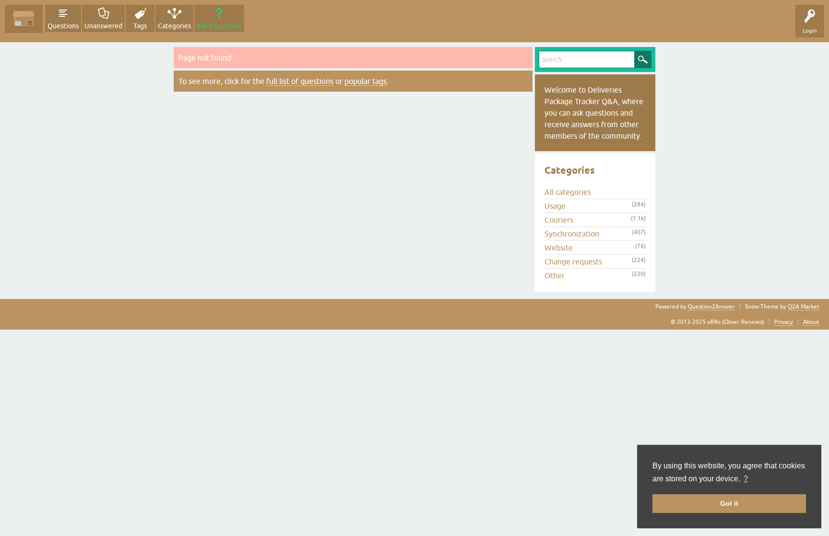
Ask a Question (219, 26)
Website (559, 247)
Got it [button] (729, 503)
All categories (568, 192)
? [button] (746, 479)
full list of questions (299, 81)
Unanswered (103, 26)
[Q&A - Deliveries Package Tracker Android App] (24, 19)
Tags (140, 26)
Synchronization (572, 233)
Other (555, 275)
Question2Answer (711, 306)
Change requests (573, 261)
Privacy (783, 322)
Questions (63, 26)
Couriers (559, 219)
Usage (555, 206)
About (811, 322)
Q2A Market (803, 306)
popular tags (365, 81)
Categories (174, 26)
